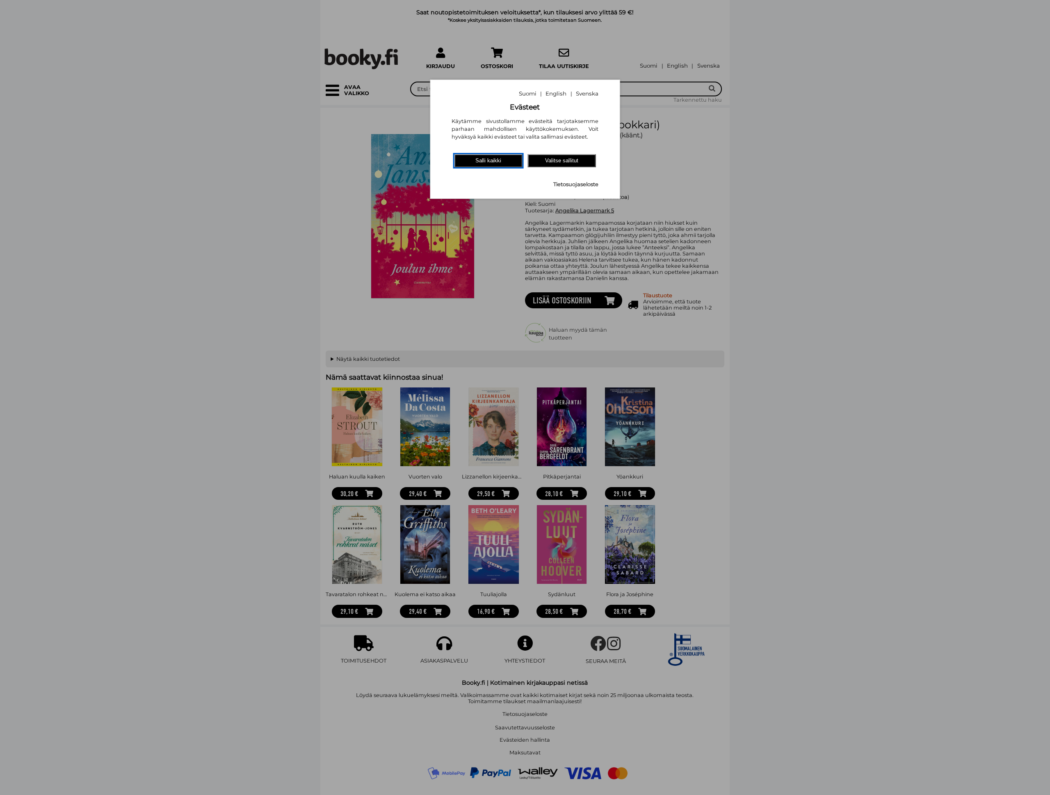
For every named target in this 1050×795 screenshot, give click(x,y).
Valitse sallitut (561, 160)
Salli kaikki (488, 160)
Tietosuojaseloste (575, 184)
